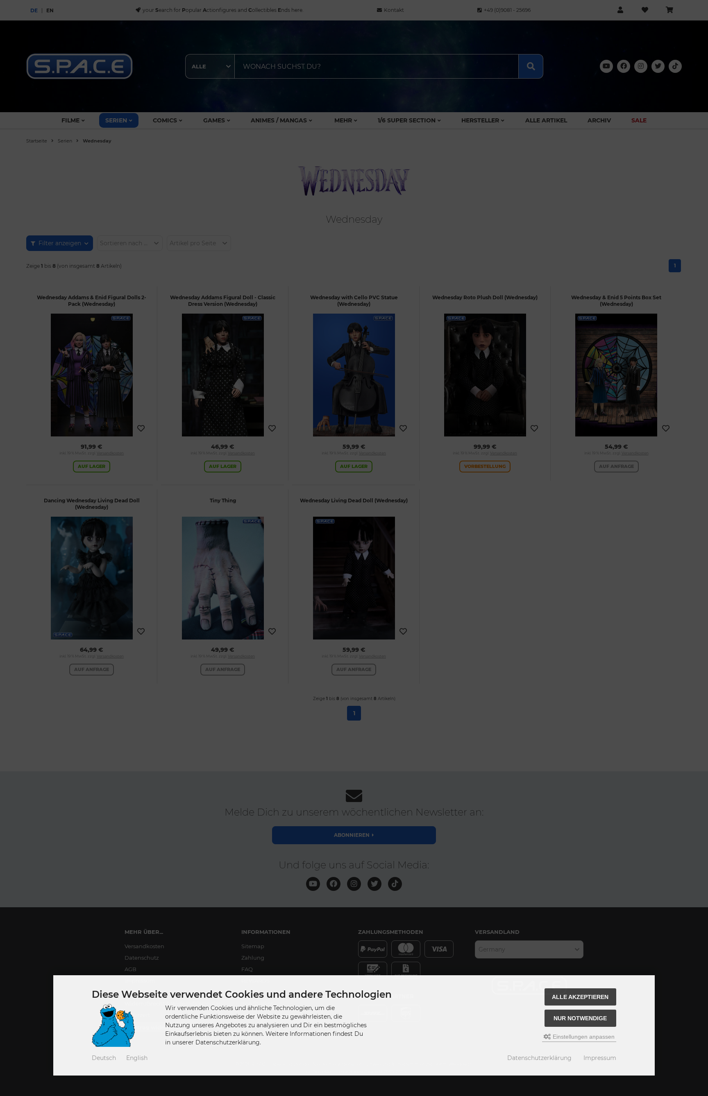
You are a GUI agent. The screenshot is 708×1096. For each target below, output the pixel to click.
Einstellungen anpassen (583, 1036)
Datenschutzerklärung (539, 1058)
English (137, 1058)
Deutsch (104, 1058)
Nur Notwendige (580, 1018)
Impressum (599, 1058)
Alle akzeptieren (580, 997)
